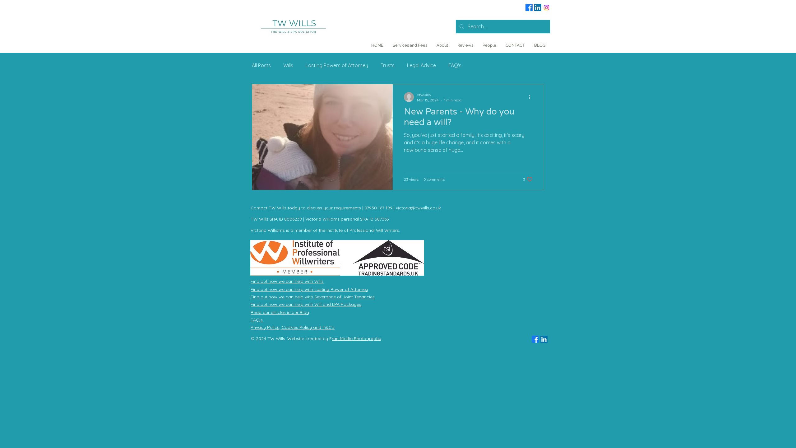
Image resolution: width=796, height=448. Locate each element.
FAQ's (454, 65)
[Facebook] (529, 7)
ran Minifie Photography (356, 338)
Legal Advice (421, 65)
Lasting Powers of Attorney (337, 65)
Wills (288, 65)
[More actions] (531, 97)
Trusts (388, 65)
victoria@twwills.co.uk (418, 208)
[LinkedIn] (537, 7)
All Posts (261, 65)
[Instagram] (546, 7)
